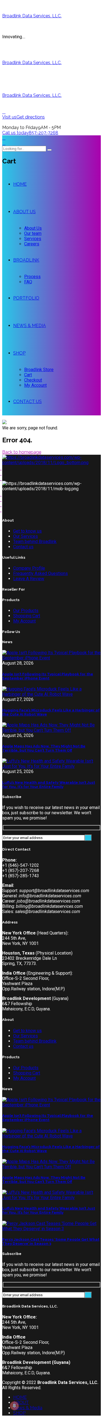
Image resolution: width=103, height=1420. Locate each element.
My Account (35, 385)
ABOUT (21, 1402)
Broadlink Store (39, 369)
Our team (32, 233)
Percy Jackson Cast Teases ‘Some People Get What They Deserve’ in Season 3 (50, 1241)
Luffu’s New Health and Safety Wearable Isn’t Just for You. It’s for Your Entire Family (48, 784)
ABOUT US (24, 211)
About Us (33, 228)
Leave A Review (28, 578)
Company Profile (29, 568)
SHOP (19, 353)
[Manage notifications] (14, 1405)
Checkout (33, 380)
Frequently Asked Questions (40, 573)
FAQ (28, 281)
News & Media (27, 1407)
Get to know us (27, 531)
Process (32, 276)
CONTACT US (27, 401)
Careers (31, 243)
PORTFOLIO (26, 298)
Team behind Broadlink (35, 541)
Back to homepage (21, 452)
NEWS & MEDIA (29, 325)
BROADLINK (26, 260)
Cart (28, 374)
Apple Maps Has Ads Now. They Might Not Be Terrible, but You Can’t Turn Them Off (43, 748)
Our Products (25, 610)
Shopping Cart (26, 615)
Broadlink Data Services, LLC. (32, 15)
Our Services (25, 536)
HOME (20, 184)
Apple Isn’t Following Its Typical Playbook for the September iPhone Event (47, 676)
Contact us (23, 546)
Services (32, 238)
